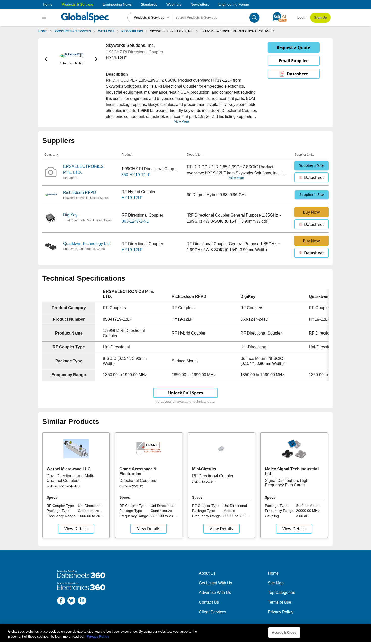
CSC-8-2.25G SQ (131, 486)
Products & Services (78, 4)
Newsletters (200, 4)
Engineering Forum (233, 4)
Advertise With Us (215, 592)
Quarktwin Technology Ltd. (87, 243)
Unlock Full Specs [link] (185, 393)
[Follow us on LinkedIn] (82, 601)
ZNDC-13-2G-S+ (203, 482)
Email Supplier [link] (293, 60)
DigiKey (70, 215)
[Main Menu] (45, 17)
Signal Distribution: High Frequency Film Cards (286, 482)
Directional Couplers (137, 480)
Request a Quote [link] (293, 47)
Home (47, 4)
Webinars (173, 4)
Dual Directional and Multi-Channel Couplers (70, 478)
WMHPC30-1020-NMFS (63, 486)
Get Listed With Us (215, 583)
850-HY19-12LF (135, 175)
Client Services (212, 612)
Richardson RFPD (79, 192)
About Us (207, 573)
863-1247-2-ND (136, 221)
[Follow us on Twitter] (71, 601)
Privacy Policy (280, 612)
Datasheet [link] (297, 74)
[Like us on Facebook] (61, 601)
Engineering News (117, 4)
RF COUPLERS (132, 31)
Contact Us (209, 602)
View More (181, 121)
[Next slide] (96, 59)
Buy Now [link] (311, 212)
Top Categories (281, 592)
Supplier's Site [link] (311, 165)
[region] (185, 633)
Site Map (276, 583)
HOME (42, 31)
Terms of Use (279, 602)
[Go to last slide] (45, 59)
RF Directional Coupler (212, 476)
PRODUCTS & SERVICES (73, 31)
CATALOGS (106, 31)
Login (301, 17)
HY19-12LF (132, 198)
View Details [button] (76, 528)
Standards (149, 4)
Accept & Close (284, 632)
